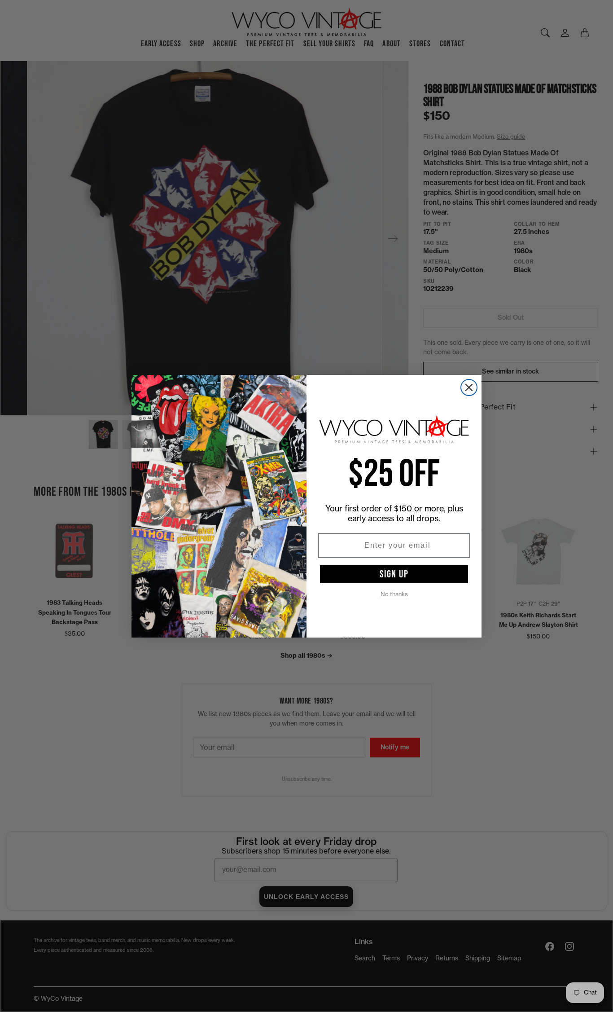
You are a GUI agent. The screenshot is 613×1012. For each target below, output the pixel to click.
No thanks (394, 594)
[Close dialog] (469, 387)
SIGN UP (394, 574)
